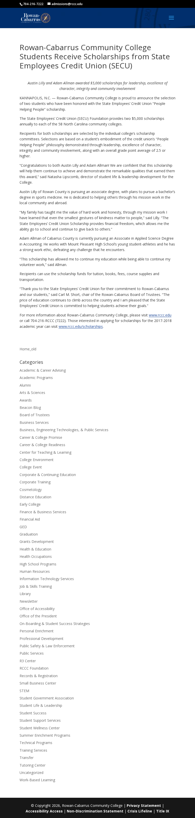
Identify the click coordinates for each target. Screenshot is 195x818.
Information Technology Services (47, 578)
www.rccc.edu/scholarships (81, 326)
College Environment (37, 459)
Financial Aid (30, 519)
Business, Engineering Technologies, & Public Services (64, 429)
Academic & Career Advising (43, 370)
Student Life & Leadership (41, 705)
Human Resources (35, 571)
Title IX (162, 811)
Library (25, 593)
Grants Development (37, 541)
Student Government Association (47, 698)
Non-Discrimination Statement (95, 811)
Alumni (25, 385)
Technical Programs (36, 742)
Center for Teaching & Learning (45, 452)
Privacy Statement (144, 805)
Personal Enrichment (37, 631)
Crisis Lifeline (139, 811)
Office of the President (38, 616)
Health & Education (35, 549)
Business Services (34, 422)
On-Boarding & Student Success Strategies (55, 623)
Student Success (33, 713)
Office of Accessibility (37, 608)
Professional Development (41, 638)
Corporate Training (35, 482)
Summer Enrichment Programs (45, 735)
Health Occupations (36, 556)
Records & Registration (39, 675)
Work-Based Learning (37, 779)
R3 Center (28, 660)
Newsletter (29, 601)
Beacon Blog (30, 407)
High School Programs (38, 564)
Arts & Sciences (32, 392)
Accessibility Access (44, 811)
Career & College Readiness (42, 444)
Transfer (27, 757)
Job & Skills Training (36, 586)
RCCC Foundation (34, 668)
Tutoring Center (32, 765)
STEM (24, 690)
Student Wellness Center (40, 728)
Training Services (33, 750)
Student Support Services (40, 720)
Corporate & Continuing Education (48, 474)
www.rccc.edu (160, 315)
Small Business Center (38, 683)
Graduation (29, 534)
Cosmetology (31, 489)
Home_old (28, 349)
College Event (31, 467)
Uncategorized (31, 772)
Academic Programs (36, 377)
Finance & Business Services (43, 511)
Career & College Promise (41, 437)
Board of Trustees (35, 414)
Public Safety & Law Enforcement (47, 645)
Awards (26, 400)
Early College (30, 504)
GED (23, 526)
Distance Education (35, 496)
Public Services (32, 653)
